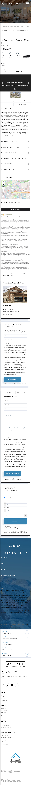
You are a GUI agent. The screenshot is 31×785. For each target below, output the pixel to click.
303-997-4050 (9, 309)
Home (2, 274)
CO (11, 274)
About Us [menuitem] (3, 708)
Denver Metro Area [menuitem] (6, 723)
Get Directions (15, 209)
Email (2, 563)
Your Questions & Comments (11, 425)
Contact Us (6, 314)
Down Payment (7, 507)
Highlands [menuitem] (3, 741)
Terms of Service (15, 479)
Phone (3, 569)
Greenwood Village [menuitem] (6, 737)
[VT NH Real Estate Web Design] (11, 780)
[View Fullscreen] (3, 188)
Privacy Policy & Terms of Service (20, 371)
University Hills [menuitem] (4, 744)
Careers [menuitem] (3, 714)
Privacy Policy (6, 479)
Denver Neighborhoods (9, 639)
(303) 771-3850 (12, 671)
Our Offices (4, 698)
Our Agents (12, 314)
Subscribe (12, 380)
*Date (5, 412)
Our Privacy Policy (6, 776)
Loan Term (6, 494)
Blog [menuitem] (2, 716)
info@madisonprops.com (16, 676)
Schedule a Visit (21, 392)
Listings (7, 274)
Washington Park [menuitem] (5, 739)
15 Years (14, 497)
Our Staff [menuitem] (3, 712)
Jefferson (16, 274)
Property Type (6, 633)
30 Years (7, 497)
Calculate (15, 521)
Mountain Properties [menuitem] (6, 727)
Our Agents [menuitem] (4, 710)
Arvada (21, 274)
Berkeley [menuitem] (3, 743)
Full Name (4, 557)
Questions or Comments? (8, 575)
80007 (25, 274)
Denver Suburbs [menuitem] (5, 725)
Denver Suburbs (7, 644)
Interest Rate (7, 513)
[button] (28, 26)
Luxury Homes (6, 655)
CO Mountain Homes (9, 650)
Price (5, 502)
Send (12, 621)
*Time (5, 418)
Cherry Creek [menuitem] (4, 735)
